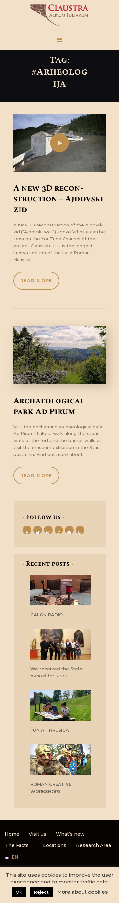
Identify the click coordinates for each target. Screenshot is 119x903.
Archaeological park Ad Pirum (49, 406)
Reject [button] (41, 892)
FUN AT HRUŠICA (49, 730)
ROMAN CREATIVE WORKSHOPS (50, 787)
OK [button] (19, 892)
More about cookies (82, 892)
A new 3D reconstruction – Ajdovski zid (58, 199)
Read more (36, 280)
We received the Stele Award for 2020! (56, 672)
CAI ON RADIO (46, 614)
